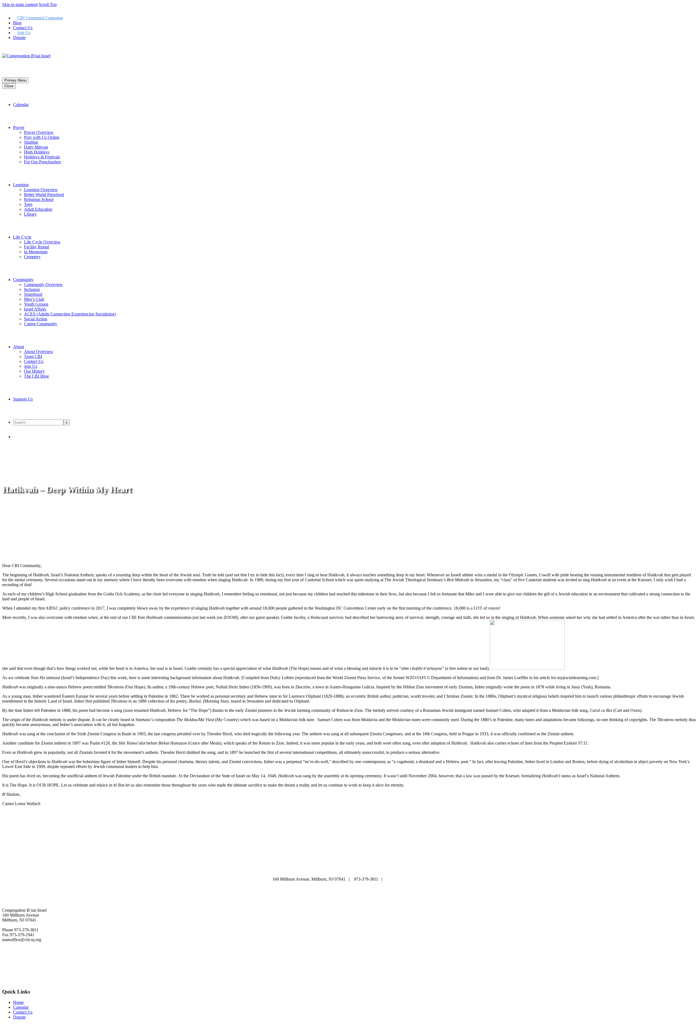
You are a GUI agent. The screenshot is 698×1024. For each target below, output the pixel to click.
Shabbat (31, 142)
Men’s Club (34, 299)
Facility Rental (36, 247)
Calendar (21, 104)
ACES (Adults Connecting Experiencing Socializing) (70, 314)
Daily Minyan (36, 147)
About (18, 346)
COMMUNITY (317, 868)
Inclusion (32, 289)
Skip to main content (20, 4)
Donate (19, 37)
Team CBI (33, 356)
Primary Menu (15, 80)
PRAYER (344, 863)
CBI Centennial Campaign (40, 18)
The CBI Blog (36, 376)
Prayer (18, 127)
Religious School (38, 199)
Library (30, 214)
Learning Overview (41, 189)
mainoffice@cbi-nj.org (406, 879)
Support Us (23, 399)
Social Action (35, 319)
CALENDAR (314, 863)
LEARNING (375, 863)
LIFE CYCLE (409, 863)
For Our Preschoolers (42, 161)
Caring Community (40, 323)
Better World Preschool (44, 194)
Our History (34, 371)
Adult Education (38, 209)
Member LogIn (15, 46)
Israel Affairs (35, 309)
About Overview (38, 351)
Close (8, 86)
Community (23, 279)
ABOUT (283, 863)
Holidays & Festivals (42, 157)
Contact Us (22, 27)
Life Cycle (22, 237)
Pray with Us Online (41, 137)
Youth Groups (36, 304)
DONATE (348, 868)
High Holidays (36, 152)
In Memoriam (35, 251)
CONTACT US (381, 868)
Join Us (23, 32)
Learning (21, 184)
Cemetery (32, 256)
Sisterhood (33, 294)
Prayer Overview (38, 132)
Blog (17, 22)
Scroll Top (48, 4)
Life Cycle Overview (42, 242)
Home (18, 1002)
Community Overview (43, 284)
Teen (28, 204)
